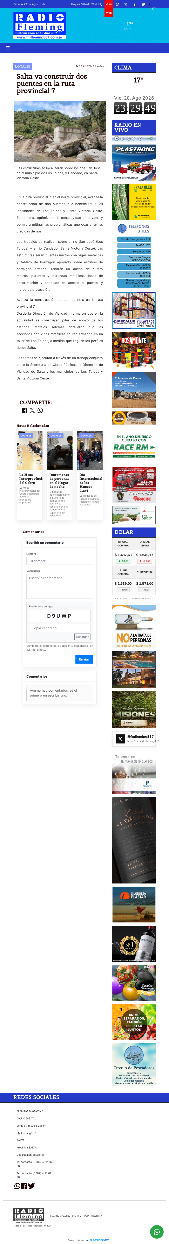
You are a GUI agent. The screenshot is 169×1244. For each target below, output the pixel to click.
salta (126, 56)
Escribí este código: (41, 606)
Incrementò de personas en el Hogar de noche (59, 481)
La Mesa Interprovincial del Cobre (29, 479)
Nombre (31, 553)
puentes (71, 56)
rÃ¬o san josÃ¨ (96, 56)
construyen (48, 56)
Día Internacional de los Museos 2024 (90, 483)
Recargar (82, 636)
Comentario (33, 570)
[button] (100, 4)
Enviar (84, 659)
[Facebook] (134, 4)
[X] (126, 4)
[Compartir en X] (32, 410)
